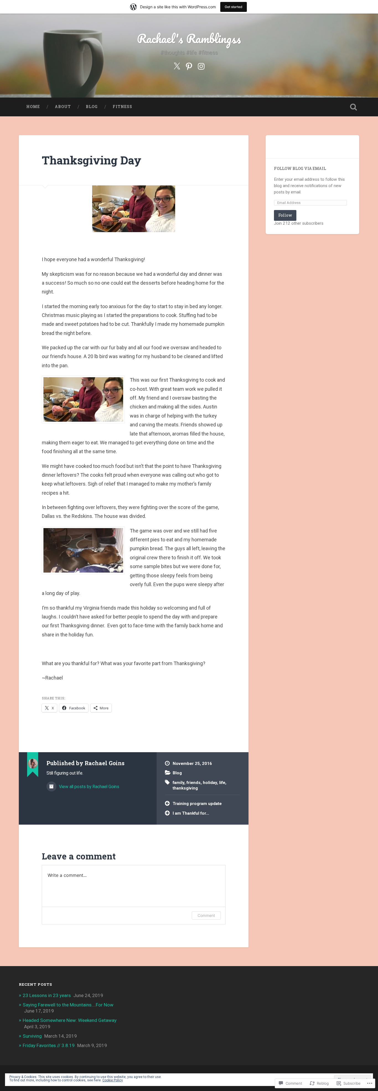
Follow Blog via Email (300, 168)
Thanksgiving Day (91, 160)
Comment (206, 915)
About (63, 106)
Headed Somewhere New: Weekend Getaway (69, 1020)
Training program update (197, 803)
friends (194, 782)
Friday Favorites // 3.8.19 (49, 1045)
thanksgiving (185, 788)
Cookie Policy (112, 1080)
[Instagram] (201, 65)
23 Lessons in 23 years (47, 995)
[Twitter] (176, 65)
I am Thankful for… (191, 813)
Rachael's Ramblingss (189, 38)
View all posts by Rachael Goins (88, 786)
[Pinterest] (189, 65)
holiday (210, 782)
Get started (233, 7)
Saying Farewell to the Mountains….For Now (68, 1005)
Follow (285, 215)
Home (33, 106)
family (178, 782)
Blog (92, 106)
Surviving (32, 1036)
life (222, 782)
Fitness (122, 106)
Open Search (353, 107)
